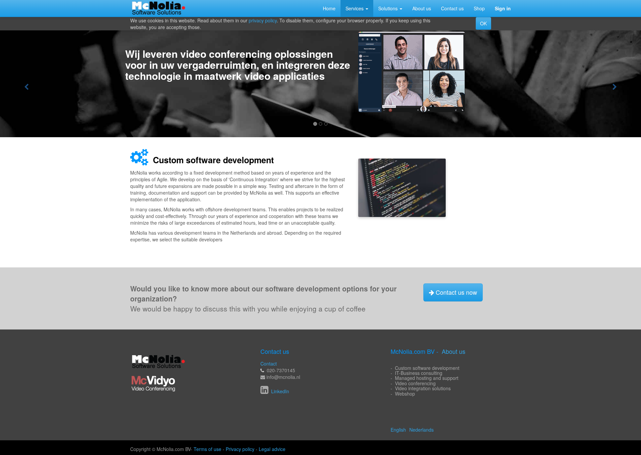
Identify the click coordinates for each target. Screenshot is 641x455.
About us (453, 351)
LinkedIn (279, 391)
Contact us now (455, 292)
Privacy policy (240, 449)
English (398, 429)
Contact (268, 363)
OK (483, 23)
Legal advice (272, 449)
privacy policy (263, 20)
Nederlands (421, 429)
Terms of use (207, 449)
